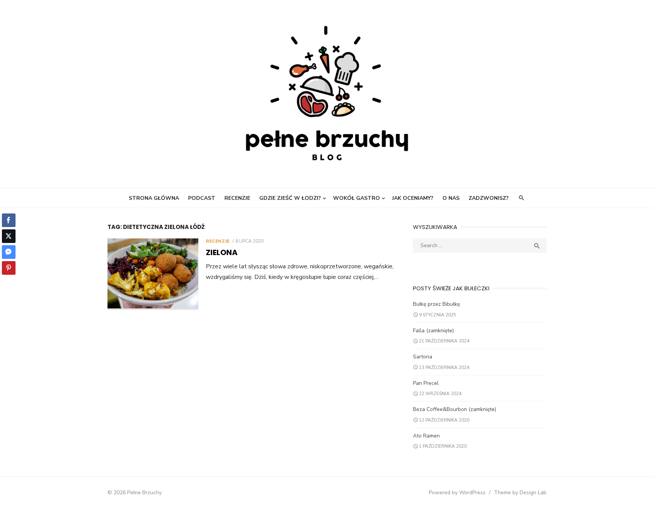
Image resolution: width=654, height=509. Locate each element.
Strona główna (154, 198)
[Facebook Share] (9, 220)
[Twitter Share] (9, 236)
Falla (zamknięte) (433, 330)
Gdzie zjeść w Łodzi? (290, 198)
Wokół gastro (356, 198)
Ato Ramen (426, 435)
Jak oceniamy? (412, 198)
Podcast (201, 198)
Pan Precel (426, 383)
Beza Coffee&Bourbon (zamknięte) (454, 409)
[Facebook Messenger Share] (9, 252)
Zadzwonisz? (489, 198)
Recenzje (237, 198)
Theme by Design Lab (520, 492)
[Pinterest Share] (9, 268)
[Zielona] (152, 274)
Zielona (222, 252)
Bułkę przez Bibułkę (436, 304)
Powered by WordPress (457, 492)
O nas (450, 198)
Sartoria (422, 356)
